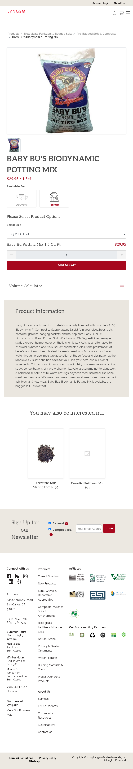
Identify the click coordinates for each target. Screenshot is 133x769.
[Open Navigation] (128, 13)
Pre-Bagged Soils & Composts (96, 33)
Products (13, 33)
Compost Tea (62, 529)
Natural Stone (47, 639)
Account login (100, 3)
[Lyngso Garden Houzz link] (16, 576)
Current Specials (48, 576)
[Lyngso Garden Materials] (16, 11)
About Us (119, 3)
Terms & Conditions (21, 758)
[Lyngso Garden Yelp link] (19, 581)
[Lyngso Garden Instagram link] (25, 576)
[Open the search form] (115, 13)
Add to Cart (66, 265)
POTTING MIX (46, 483)
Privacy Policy (47, 758)
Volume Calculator (25, 286)
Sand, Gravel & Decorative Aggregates (47, 595)
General (58, 523)
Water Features (47, 657)
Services (43, 698)
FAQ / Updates (48, 706)
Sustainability (46, 725)
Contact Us (45, 732)
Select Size (14, 224)
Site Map (34, 761)
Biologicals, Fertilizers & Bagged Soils (48, 33)
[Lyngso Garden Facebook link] (9, 576)
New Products (47, 583)
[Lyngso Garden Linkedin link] (10, 581)
